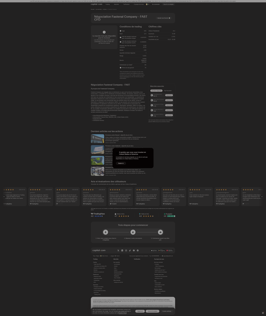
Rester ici (121, 163)
